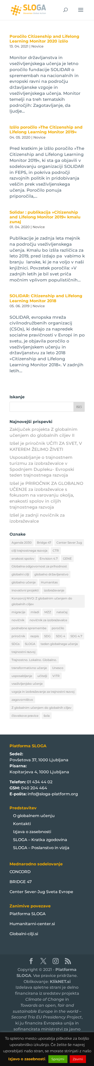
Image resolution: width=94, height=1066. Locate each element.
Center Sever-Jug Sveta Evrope (41, 891)
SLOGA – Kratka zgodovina (40, 839)
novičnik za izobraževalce (48, 620)
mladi (35, 612)
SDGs (16, 644)
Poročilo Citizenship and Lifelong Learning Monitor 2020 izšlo (44, 39)
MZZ (47, 612)
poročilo (58, 628)
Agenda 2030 (22, 542)
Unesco (57, 668)
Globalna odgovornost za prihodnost (39, 566)
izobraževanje (54, 590)
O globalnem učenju (34, 815)
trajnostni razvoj (23, 652)
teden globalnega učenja (59, 644)
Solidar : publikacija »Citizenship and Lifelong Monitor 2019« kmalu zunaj (45, 217)
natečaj (61, 612)
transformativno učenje (29, 668)
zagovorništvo (22, 699)
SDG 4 (60, 636)
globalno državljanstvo (51, 574)
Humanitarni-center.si (32, 923)
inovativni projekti (25, 590)
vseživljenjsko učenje (27, 683)
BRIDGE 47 (21, 881)
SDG (47, 636)
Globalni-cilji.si (24, 933)
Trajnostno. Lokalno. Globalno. (34, 660)
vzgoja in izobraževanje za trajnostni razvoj (43, 691)
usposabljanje (22, 676)
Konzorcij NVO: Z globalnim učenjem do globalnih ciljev (42, 601)
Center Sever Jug (69, 542)
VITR (56, 676)
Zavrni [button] (78, 1059)
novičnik (18, 620)
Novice (37, 46)
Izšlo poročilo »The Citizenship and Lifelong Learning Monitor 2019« (46, 129)
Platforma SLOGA (28, 913)
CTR (56, 550)
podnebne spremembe (29, 628)
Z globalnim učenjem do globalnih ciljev (41, 707)
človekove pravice (25, 716)
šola (47, 716)
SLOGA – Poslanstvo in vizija (41, 847)
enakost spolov (23, 558)
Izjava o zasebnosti (32, 831)
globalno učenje (24, 582)
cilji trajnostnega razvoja (29, 550)
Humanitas (49, 582)
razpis (34, 636)
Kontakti (22, 823)
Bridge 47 (44, 542)
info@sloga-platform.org (53, 794)
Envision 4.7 (49, 558)
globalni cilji (20, 574)
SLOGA (30, 644)
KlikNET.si (60, 981)
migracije (18, 612)
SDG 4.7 (76, 636)
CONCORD (20, 871)
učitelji (42, 676)
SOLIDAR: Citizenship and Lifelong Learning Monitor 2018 (46, 298)
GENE (67, 558)
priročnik (18, 636)
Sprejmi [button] (57, 1059)
